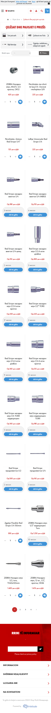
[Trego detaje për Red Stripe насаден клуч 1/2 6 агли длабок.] (37, 234)
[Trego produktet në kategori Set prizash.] (4, 35)
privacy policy (31, 654)
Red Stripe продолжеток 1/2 (13, 469)
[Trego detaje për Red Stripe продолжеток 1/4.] (37, 454)
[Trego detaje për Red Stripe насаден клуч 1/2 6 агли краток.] (13, 289)
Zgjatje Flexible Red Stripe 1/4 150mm (13, 524)
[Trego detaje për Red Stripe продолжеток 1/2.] (13, 454)
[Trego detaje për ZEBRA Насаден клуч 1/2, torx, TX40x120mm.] (13, 563)
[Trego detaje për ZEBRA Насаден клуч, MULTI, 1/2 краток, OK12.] (13, 70)
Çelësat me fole (39, 36)
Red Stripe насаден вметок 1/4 (13, 195)
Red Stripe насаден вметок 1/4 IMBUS (37, 195)
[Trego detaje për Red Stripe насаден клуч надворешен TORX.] (37, 399)
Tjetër (36, 609)
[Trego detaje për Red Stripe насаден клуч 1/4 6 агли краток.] (37, 344)
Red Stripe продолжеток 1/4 (38, 469)
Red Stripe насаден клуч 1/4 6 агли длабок (13, 361)
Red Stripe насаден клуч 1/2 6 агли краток (13, 306)
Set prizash (12, 36)
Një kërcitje (12, 45)
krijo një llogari (21, 1)
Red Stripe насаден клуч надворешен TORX (37, 416)
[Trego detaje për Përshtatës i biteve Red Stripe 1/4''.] (13, 125)
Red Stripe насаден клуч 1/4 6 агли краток (37, 361)
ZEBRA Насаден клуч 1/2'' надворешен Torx (37, 525)
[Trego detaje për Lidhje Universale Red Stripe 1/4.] (37, 125)
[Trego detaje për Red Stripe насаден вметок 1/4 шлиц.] (13, 234)
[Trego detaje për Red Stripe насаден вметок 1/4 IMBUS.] (37, 180)
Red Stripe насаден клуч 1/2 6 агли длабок (37, 251)
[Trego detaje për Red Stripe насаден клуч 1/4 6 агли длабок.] (13, 344)
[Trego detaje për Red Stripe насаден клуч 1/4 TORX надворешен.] (13, 399)
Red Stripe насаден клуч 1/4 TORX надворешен (13, 416)
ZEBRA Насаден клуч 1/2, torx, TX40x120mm (13, 580)
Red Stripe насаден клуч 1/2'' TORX (37, 305)
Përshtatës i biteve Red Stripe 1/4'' (13, 140)
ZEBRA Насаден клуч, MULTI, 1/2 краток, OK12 (13, 87)
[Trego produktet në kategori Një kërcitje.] (4, 44)
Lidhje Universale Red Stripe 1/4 (37, 140)
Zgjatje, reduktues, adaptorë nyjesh (40, 44)
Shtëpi (8, 20)
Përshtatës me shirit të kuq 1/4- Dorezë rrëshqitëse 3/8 (38, 87)
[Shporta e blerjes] (47, 10)
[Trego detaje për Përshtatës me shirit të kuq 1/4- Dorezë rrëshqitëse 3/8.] (37, 70)
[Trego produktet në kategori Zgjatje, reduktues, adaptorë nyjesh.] (30, 44)
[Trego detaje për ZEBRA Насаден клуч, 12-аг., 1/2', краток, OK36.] (37, 563)
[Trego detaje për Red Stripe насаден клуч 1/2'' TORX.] (37, 289)
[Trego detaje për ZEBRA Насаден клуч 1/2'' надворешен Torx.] (37, 509)
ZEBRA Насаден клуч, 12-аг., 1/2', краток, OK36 (37, 580)
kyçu (33, 1)
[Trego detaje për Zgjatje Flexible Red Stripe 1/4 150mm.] (13, 509)
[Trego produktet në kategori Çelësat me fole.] (30, 35)
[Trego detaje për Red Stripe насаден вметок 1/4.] (13, 180)
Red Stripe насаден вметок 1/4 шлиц (13, 250)
